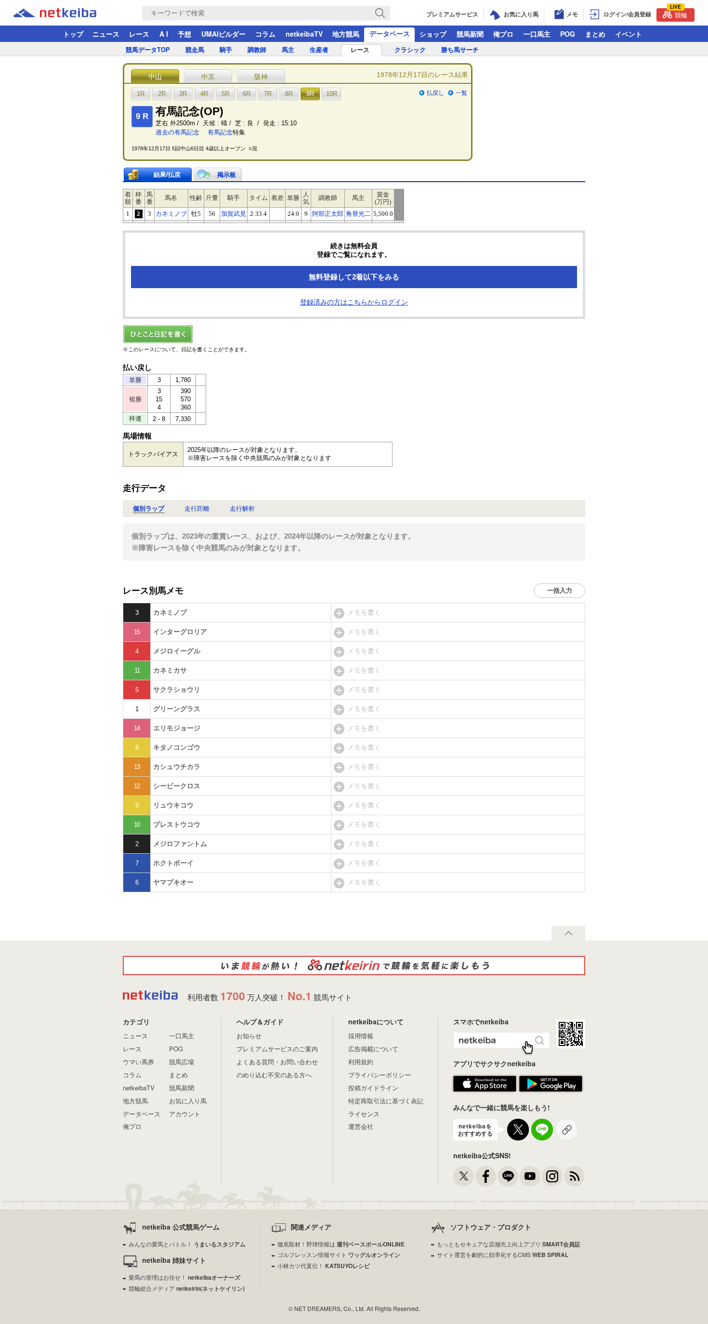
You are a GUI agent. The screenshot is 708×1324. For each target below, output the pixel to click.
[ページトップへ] (568, 933)
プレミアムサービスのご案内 (277, 1048)
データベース (389, 33)
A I (163, 34)
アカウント (184, 1113)
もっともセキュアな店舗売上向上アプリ (508, 1244)
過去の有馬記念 (177, 132)
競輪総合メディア (187, 1288)
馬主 (288, 49)
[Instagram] (552, 1176)
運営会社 (360, 1126)
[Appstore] (484, 1084)
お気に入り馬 (188, 1100)
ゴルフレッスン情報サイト (338, 1254)
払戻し (435, 93)
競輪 (678, 13)
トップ (73, 34)
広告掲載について (373, 1048)
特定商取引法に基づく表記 (385, 1100)
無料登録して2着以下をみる (354, 277)
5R (225, 93)
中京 (208, 76)
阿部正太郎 (327, 213)
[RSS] (574, 1176)
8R (289, 93)
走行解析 (242, 508)
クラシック (410, 49)
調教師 (257, 49)
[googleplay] (550, 1084)
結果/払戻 (167, 174)
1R (140, 93)
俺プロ (503, 34)
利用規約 (360, 1061)
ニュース (105, 34)
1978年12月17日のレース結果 (422, 75)
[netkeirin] (354, 965)
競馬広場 (181, 1061)
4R (204, 93)
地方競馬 (345, 34)
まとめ (595, 34)
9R (310, 93)
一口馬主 (537, 34)
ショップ (433, 34)
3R (183, 93)
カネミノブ (171, 213)
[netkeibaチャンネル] (530, 1176)
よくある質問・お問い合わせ (277, 1061)
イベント (628, 34)
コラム (265, 34)
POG (567, 34)
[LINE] (508, 1176)
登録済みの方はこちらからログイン (354, 302)
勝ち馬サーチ (460, 49)
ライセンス (364, 1113)
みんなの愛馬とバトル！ (187, 1244)
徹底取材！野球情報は (341, 1244)
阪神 (261, 76)
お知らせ (249, 1035)
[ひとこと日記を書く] (354, 334)
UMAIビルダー (223, 34)
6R (246, 93)
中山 (155, 76)
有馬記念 (220, 132)
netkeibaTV (304, 34)
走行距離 (197, 508)
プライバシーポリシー (379, 1074)
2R (162, 93)
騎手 (226, 49)
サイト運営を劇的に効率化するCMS (502, 1254)
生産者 (319, 49)
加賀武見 (233, 213)
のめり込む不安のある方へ (274, 1074)
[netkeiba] (66, 13)
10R (331, 93)
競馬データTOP (148, 49)
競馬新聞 (470, 34)
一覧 (461, 93)
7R (268, 93)
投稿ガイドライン (373, 1087)
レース (139, 34)
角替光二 (358, 213)
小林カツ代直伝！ (323, 1265)
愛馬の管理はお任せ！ (184, 1277)
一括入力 (559, 590)
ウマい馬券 (138, 1061)
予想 (184, 34)
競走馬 (194, 49)
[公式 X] (463, 1176)
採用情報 (360, 1035)
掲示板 (226, 174)
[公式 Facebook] (485, 1176)
